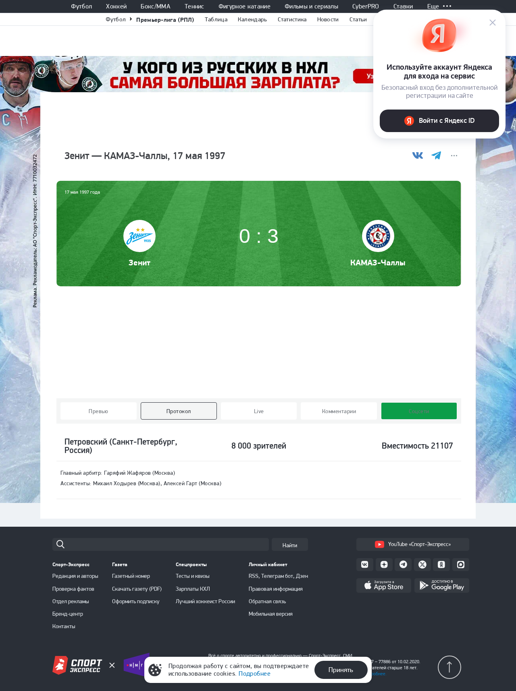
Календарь (252, 19)
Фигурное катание (244, 6)
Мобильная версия (271, 613)
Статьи (358, 19)
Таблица (216, 19)
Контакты (63, 626)
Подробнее (254, 673)
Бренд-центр (67, 613)
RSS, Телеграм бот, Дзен (278, 576)
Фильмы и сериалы (311, 6)
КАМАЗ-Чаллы (378, 262)
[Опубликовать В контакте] (418, 156)
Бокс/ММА (156, 6)
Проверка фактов (73, 588)
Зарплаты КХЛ (193, 588)
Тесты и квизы (193, 576)
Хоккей (116, 6)
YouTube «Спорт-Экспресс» (419, 544)
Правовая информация (276, 588)
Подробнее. (375, 674)
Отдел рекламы (70, 601)
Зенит (139, 262)
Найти (290, 545)
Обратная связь (267, 601)
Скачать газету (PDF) (137, 588)
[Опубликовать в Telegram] (436, 156)
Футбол (81, 6)
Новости (328, 19)
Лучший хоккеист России (205, 601)
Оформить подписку (136, 601)
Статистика (292, 19)
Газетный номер (131, 576)
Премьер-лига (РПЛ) (165, 19)
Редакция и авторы (75, 576)
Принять (341, 670)
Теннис (194, 6)
